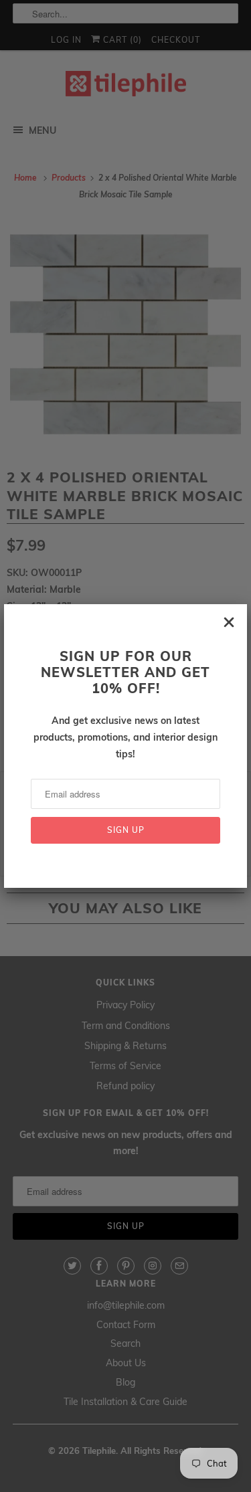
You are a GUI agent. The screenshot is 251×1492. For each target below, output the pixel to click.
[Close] (229, 622)
